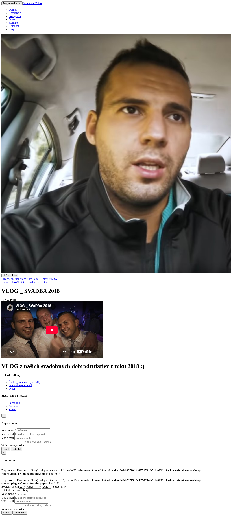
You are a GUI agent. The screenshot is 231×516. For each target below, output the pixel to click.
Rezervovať (20, 512)
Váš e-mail (7, 434)
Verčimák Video (32, 3)
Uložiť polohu (10, 275)
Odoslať (17, 449)
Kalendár (14, 25)
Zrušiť (6, 449)
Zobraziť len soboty (16, 490)
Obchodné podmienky (21, 385)
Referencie (15, 12)
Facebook (14, 402)
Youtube (13, 406)
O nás (12, 19)
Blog (11, 29)
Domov (13, 9)
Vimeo (12, 409)
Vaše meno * (8, 430)
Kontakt (13, 22)
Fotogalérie (15, 16)
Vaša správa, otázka (12, 445)
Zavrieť (6, 512)
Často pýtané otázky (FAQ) (24, 382)
